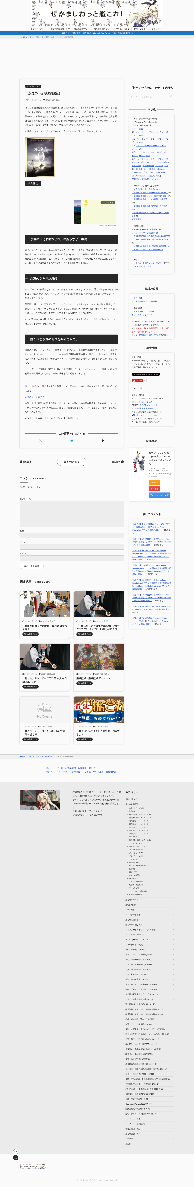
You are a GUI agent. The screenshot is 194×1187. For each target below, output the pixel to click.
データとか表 (134, 888)
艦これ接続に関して (59, 29)
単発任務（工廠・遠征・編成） (140, 840)
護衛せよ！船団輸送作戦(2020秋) (139, 1054)
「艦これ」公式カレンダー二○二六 (148, 263)
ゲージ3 (135, 135)
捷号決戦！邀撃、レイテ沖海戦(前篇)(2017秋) (144, 1009)
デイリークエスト (135, 843)
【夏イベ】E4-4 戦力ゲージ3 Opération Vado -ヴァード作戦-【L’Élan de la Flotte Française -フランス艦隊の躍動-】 (151, 542)
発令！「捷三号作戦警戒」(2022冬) (140, 1074)
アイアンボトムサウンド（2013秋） (140, 930)
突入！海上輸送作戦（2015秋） (138, 969)
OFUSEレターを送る (149, 405)
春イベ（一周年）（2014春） (137, 939)
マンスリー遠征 (138, 301)
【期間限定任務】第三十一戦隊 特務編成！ (150, 193)
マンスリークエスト (136, 850)
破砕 (141, 135)
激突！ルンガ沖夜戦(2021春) (137, 1059)
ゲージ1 (148, 132)
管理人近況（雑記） (133, 1129)
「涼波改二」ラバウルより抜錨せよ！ (147, 250)
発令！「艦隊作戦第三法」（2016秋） (141, 989)
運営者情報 (111, 772)
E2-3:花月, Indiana (157, 169)
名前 (22, 531)
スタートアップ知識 (136, 808)
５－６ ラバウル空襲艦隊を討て (146, 233)
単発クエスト (134, 837)
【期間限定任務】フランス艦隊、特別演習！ (150, 199)
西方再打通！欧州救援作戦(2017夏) (140, 1004)
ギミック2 (156, 132)
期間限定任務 (134, 862)
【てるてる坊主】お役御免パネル (146, 189)
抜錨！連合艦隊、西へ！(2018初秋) (140, 1019)
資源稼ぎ (132, 869)
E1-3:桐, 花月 (141, 169)
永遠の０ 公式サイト (35, 397)
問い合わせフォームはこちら (145, 415)
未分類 (128, 1144)
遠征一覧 (137, 298)
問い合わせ (51, 772)
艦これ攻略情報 (80, 29)
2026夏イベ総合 (122, 29)
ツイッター (156, 29)
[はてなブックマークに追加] (71, 440)
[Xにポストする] (40, 440)
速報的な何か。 (132, 905)
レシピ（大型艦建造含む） (138, 866)
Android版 (129, 910)
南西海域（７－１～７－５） (139, 827)
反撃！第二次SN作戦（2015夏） (139, 964)
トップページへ (37, 29)
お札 (166, 166)
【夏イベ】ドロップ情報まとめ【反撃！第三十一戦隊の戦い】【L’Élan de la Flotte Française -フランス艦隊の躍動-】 (151, 527)
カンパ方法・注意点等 (143, 408)
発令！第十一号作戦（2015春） (138, 959)
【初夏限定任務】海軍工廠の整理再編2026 (150, 239)
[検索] (171, 97)
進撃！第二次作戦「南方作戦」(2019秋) (142, 1039)
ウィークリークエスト (137, 846)
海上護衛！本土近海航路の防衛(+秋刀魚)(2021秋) (146, 1069)
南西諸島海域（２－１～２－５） (141, 818)
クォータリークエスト (137, 853)
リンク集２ (98, 772)
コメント (25, 499)
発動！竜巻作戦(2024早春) (136, 1099)
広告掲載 (76, 772)
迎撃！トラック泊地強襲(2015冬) (139, 954)
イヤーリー (149, 315)
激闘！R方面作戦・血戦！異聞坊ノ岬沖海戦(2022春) (147, 1079)
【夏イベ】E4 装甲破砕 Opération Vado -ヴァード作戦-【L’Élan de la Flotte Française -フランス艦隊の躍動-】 (151, 621)
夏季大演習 (136, 219)
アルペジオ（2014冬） (135, 935)
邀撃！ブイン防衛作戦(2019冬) (138, 1024)
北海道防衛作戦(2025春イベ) (137, 1109)
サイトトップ (52, 768)
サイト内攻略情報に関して (145, 335)
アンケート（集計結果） (135, 1124)
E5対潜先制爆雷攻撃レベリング (145, 179)
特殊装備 (132, 878)
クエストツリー (134, 859)
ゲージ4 (135, 149)
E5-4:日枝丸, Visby (152, 176)
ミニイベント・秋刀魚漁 (138, 891)
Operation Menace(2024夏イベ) (138, 1104)
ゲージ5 (142, 156)
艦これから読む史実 (133, 925)
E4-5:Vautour (137, 176)
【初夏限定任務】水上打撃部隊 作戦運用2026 (151, 246)
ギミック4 (145, 162)
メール (23, 542)
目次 (33, 183)
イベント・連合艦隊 (136, 882)
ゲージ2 (164, 132)
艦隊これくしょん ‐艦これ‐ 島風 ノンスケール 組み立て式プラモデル (160, 458)
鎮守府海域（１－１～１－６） (140, 814)
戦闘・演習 (133, 872)
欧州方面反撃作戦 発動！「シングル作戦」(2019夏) (147, 1034)
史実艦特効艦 (148, 166)
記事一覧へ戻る (71, 462)
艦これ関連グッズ (33, 86)
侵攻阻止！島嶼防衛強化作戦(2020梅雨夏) (143, 1049)
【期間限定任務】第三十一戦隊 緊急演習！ (150, 196)
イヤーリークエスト (136, 856)
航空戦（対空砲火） (136, 885)
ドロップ (159, 166)
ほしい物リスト (147, 402)
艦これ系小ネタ (132, 900)
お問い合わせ (139, 29)
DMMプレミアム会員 (142, 266)
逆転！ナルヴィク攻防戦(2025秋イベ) (141, 1114)
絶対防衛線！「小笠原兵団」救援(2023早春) (144, 1089)
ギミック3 (136, 162)
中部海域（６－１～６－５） (139, 834)
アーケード (130, 1139)
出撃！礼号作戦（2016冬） (136, 974)
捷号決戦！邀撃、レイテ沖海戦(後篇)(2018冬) (144, 1014)
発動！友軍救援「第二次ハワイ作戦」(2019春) (145, 1029)
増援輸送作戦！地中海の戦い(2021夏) (141, 1064)
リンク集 (86, 772)
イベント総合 (137, 129)
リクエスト (64, 772)
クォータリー (137, 315)
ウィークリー (137, 311)
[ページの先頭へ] (15, 1157)
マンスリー (149, 311)
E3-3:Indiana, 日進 (139, 172)
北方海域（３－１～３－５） (139, 821)
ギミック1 (140, 132)
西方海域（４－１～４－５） (139, 824)
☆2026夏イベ (131, 799)
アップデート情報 (132, 915)
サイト (23, 553)
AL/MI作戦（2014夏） (134, 945)
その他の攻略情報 (135, 894)
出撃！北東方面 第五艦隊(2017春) (139, 999)
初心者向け (133, 811)
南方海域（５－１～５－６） (139, 830)
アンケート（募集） (133, 1119)
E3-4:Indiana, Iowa (157, 172)
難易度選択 (136, 166)
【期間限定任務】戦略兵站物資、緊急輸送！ (150, 206)
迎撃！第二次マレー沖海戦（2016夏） (141, 984)
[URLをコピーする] (102, 440)
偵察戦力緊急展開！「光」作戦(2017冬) (142, 994)
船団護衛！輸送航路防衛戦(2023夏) (140, 1094)
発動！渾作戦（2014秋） (136, 949)
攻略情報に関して (101, 29)
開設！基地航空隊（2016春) (137, 979)
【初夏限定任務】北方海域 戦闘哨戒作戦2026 (151, 236)
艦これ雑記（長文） (133, 1134)
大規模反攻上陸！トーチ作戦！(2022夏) (142, 1084)
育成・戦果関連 (134, 875)
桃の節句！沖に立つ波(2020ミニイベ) (141, 1044)
